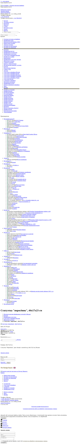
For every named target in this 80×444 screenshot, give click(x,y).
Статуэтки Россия (8, 79)
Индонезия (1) (7, 161)
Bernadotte (16, 288)
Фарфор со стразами (9, 89)
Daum (12, 274)
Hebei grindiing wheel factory (30, 221)
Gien (12, 277)
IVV (11, 193)
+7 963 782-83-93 (5, 400)
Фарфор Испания (8, 98)
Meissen (14, 144)
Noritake (14, 301)
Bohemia (15, 290)
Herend (13, 130)
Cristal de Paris (19, 271)
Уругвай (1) (7, 259)
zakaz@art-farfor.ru (5, 12)
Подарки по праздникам (10, 46)
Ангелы (6, 70)
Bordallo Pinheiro (21, 229)
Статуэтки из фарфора (10, 385)
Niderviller (16, 283)
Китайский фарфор (9, 92)
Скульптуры (7, 383)
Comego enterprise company (29, 214)
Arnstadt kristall (20, 135)
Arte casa (15, 170)
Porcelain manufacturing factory (32, 225)
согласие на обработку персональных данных (35, 441)
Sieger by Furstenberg (24, 151)
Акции (5, 29)
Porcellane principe (22, 197)
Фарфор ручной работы (27, 249)
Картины (6, 49)
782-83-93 (5, 16)
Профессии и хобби (9, 56)
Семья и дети (7, 69)
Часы (5, 86)
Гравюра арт (18, 236)
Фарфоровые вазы (8, 40)
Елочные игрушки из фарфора (12, 39)
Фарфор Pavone (8, 109)
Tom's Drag (17, 155)
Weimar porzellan (21, 156)
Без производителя (9, 304)
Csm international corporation (30, 263)
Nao (11, 166)
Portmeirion (17, 124)
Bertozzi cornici (20, 175)
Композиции (7, 58)
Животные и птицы (9, 61)
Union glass (17, 298)
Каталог (6, 20)
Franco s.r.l (16, 189)
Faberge (14, 276)
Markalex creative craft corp (29, 264)
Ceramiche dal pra (21, 179)
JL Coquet (15, 280)
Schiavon (15, 203)
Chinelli (14, 182)
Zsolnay (14, 131)
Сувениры (6, 386)
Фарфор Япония (8, 101)
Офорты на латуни (23, 246)
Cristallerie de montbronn (27, 273)
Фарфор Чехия (7, 96)
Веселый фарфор (21, 235)
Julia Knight (17, 252)
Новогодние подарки (9, 43)
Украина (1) (7, 256)
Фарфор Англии (8, 103)
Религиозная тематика (10, 68)
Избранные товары (6, 9)
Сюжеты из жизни (9, 62)
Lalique (14, 281)
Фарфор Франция (8, 99)
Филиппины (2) (8, 262)
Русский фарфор (8, 94)
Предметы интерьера (9, 82)
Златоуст (15, 239)
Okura (12, 302)
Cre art (13, 183)
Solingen (14, 152)
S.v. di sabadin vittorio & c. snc (31, 200)
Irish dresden (17, 142)
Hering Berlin (18, 141)
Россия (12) (7, 232)
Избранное (5, 425)
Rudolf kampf (18, 295)
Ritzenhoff (16, 145)
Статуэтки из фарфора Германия (12, 76)
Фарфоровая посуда (9, 51)
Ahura (12, 169)
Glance (13, 218)
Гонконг (14, 227)
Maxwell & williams (23, 222)
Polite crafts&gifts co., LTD (28, 224)
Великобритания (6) (9, 119)
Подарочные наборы (24, 248)
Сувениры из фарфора (10, 80)
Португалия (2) (8, 228)
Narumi (14, 162)
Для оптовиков (8, 112)
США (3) (6, 250)
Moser (12, 294)
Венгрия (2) (7, 128)
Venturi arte (17, 207)
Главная (5, 420)
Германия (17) (7, 133)
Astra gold (15, 287)
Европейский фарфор (9, 105)
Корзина (5, 423)
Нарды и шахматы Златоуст (11, 108)
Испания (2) (7, 163)
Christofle (15, 270)
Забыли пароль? (4, 363)
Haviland (15, 278)
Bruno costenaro (20, 176)
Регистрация (3, 362)
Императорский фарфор (27, 241)
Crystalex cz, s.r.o (21, 292)
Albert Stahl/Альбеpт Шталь (30, 134)
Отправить (3, 442)
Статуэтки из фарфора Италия (12, 55)
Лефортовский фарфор (26, 245)
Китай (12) (6, 210)
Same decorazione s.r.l (24, 201)
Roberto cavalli (19, 198)
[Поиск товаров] (19, 32)
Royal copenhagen (22, 159)
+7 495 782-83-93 (5, 398)
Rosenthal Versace (21, 149)
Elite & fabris (18, 186)
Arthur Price (17, 121)
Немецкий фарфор (9, 95)
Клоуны (6, 66)
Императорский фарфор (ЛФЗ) (12, 42)
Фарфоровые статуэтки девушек (12, 59)
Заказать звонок (5, 1)
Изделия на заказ (8, 27)
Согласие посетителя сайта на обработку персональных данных (40, 408)
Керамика (6, 106)
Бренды (6, 30)
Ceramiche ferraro (21, 180)
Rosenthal (15, 148)
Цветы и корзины (8, 392)
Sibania (13, 204)
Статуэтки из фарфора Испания (12, 75)
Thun (12, 297)
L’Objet (14, 231)
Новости (6, 25)
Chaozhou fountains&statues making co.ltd (39, 211)
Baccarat (14, 267)
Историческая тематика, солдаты (12, 65)
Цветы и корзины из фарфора (11, 84)
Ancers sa (15, 260)
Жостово (15, 238)
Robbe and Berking (23, 147)
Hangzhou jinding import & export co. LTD (40, 220)
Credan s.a (16, 165)
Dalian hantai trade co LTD (28, 215)
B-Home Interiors (21, 173)
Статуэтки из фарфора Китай (11, 73)
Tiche (12, 205)
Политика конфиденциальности (40, 406)
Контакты (6, 23)
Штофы (6, 87)
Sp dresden (16, 154)
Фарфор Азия (7, 102)
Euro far (14, 187)
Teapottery (16, 127)
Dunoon (14, 123)
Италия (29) (7, 168)
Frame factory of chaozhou (28, 217)
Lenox (13, 253)
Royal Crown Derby (23, 126)
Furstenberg (17, 138)
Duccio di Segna (20, 184)
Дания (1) (6, 158)
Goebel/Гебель (19, 140)
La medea (15, 194)
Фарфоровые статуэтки (10, 54)
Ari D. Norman (19, 120)
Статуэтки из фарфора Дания (11, 77)
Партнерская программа (10, 110)
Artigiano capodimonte (25, 172)
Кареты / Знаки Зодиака (10, 63)
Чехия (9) (6, 285)
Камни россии (19, 242)
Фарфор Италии (8, 91)
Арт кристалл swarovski (27, 234)
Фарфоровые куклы (9, 83)
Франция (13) (7, 266)
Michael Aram (18, 255)
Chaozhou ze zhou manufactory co (33, 213)
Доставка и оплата (9, 22)
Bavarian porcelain (22, 137)
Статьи (6, 26)
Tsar (11, 284)
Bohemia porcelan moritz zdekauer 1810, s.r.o (42, 291)
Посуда (6, 381)
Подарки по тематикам (10, 47)
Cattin (12, 177)
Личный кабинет (6, 427)
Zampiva (14, 208)
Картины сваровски (24, 243)
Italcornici (15, 191)
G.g (11, 190)
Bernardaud (17, 269)
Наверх (3, 372)
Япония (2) (7, 299)
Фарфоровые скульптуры (10, 52)
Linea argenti (18, 196)
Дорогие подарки (8, 44)
